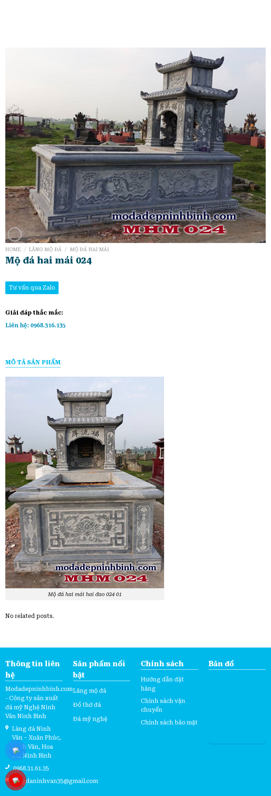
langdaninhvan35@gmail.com (55, 781)
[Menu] (9, 16)
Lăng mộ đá (45, 249)
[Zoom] (15, 234)
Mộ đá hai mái (89, 249)
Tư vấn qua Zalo (32, 287)
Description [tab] (33, 362)
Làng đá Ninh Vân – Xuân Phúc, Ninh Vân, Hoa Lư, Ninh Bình (36, 742)
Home (13, 249)
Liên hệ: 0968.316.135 (35, 325)
